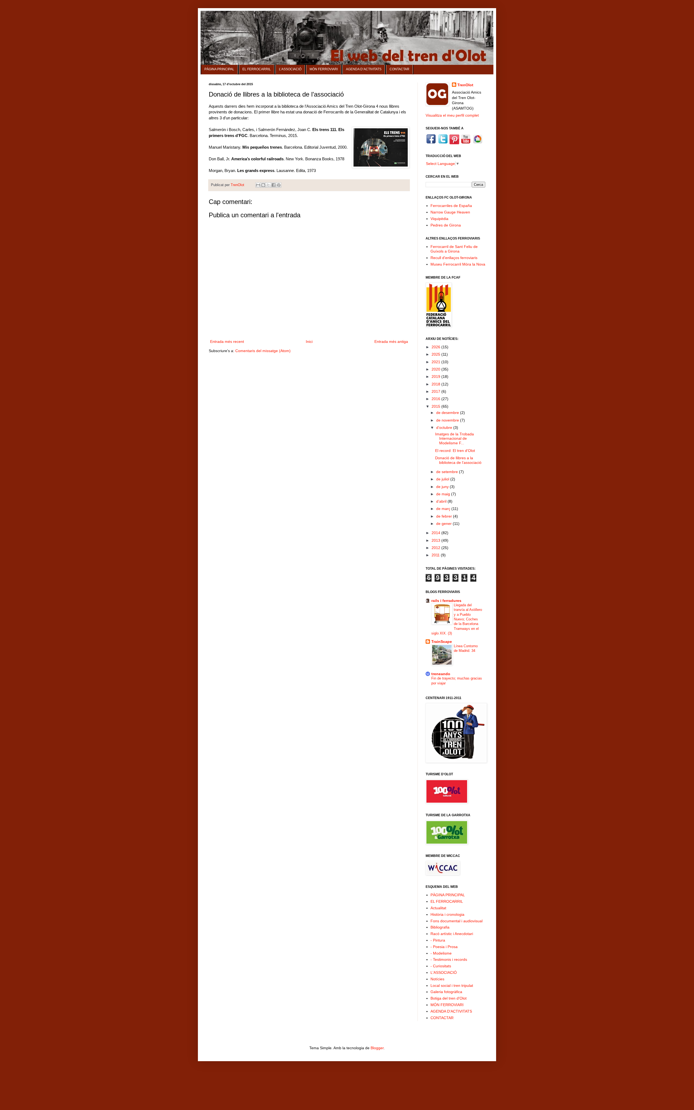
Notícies (437, 979)
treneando (440, 674)
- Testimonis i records (448, 959)
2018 (436, 384)
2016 (436, 399)
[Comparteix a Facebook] (273, 185)
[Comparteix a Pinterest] (278, 185)
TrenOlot (465, 85)
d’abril (442, 501)
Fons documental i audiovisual (456, 921)
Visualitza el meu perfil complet (452, 115)
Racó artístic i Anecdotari (451, 934)
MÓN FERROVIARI (324, 69)
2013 (436, 540)
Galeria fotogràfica (446, 992)
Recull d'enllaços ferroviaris (453, 258)
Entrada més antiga (391, 341)
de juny (443, 486)
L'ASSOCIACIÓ (443, 972)
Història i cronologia (447, 914)
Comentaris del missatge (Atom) (263, 351)
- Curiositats (440, 966)
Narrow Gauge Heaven (450, 212)
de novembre (448, 420)
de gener (444, 523)
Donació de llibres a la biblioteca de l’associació (458, 460)
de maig (443, 494)
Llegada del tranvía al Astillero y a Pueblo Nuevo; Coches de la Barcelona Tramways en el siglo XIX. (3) (456, 619)
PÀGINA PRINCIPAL (219, 69)
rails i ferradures (446, 600)
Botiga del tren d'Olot (448, 998)
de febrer (444, 516)
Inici (309, 341)
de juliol (443, 479)
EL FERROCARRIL (256, 69)
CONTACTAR (399, 69)
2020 (436, 369)
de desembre (448, 412)
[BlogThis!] (263, 185)
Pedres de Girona (445, 225)
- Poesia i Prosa (444, 947)
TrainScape (441, 641)
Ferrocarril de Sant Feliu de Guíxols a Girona (454, 248)
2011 (436, 555)
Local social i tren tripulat (451, 985)
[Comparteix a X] (268, 185)
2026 (436, 347)
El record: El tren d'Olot (455, 450)
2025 (436, 354)
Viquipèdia (439, 218)
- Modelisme (441, 953)
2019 (436, 376)
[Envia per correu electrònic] (258, 185)
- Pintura (437, 940)
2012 (436, 548)
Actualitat (438, 908)
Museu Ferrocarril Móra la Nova (457, 264)
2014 (436, 533)
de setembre (447, 472)
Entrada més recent (227, 341)
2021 (436, 362)
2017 (436, 391)
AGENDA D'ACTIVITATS (451, 1011)
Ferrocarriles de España (451, 205)
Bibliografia (439, 927)
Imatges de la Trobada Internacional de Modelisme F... (454, 438)
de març (443, 508)
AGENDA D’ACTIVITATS (363, 69)
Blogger (377, 1048)
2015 (436, 406)
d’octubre (444, 427)
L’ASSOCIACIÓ (290, 69)
